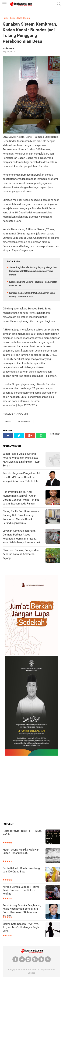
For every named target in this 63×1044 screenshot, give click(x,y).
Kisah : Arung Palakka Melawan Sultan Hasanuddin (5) (21, 851)
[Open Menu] (4, 4)
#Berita (8, 421)
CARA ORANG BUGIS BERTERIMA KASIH (22, 833)
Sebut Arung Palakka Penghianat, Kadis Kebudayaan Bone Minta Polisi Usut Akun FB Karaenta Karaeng (22, 910)
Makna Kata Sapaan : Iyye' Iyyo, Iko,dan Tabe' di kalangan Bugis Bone (21, 927)
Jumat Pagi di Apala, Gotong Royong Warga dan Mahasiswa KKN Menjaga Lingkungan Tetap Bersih (33, 271)
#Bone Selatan (24, 421)
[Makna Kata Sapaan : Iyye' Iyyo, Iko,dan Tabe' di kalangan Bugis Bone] (53, 930)
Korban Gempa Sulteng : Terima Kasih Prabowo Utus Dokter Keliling (21, 890)
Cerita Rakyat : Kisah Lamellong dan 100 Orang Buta (21, 870)
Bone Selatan (23, 18)
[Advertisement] (31, 788)
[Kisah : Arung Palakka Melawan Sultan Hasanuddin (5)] (53, 856)
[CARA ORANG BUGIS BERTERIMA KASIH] (53, 837)
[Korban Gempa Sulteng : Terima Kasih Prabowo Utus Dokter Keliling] (53, 893)
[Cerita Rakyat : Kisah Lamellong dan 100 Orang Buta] (53, 874)
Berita (13, 18)
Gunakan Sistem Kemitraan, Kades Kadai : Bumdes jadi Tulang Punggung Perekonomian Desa (30, 33)
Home (5, 18)
